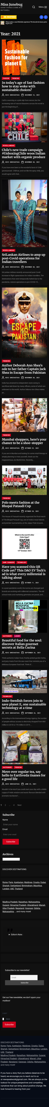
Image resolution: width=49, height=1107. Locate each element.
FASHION (6, 78)
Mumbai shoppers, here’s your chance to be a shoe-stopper (24, 441)
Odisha (37, 908)
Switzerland (15, 885)
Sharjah (6, 885)
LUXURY (17, 636)
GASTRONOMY (7, 636)
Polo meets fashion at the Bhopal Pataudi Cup (20, 504)
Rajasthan (23, 902)
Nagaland (19, 908)
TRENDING (15, 78)
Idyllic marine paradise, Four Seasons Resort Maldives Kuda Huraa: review (26, 22)
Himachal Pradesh (18, 905)
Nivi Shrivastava (12, 95)
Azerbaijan (18, 882)
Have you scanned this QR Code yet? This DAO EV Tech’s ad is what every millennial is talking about (24, 572)
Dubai (43, 882)
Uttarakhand (32, 905)
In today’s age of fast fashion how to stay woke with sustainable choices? (23, 86)
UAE (12, 889)
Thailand (19, 889)
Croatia (36, 882)
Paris (11, 882)
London (6, 889)
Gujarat (6, 905)
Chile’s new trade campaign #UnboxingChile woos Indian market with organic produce (23, 153)
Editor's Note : (17, 934)
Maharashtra (34, 902)
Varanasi (29, 908)
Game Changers (8, 562)
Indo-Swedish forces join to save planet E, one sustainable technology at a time (24, 704)
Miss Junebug (11, 4)
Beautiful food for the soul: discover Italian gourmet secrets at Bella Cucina (22, 644)
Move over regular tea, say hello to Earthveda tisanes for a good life (23, 775)
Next (19, 805)
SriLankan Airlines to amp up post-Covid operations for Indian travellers (23, 258)
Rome (5, 882)
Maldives (28, 882)
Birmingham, (27, 885)
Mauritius (37, 885)
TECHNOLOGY (21, 562)
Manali (42, 905)
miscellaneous (8, 145)
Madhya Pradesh (10, 902)
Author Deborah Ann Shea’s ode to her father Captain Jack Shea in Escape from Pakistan (24, 369)
